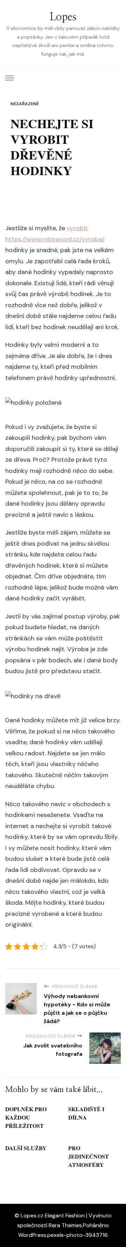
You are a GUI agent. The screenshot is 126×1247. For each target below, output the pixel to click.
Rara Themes (65, 1225)
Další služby (26, 1148)
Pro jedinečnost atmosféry (88, 1156)
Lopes (63, 17)
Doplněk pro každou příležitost (26, 1117)
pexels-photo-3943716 (77, 1235)
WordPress (32, 1235)
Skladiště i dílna (86, 1113)
